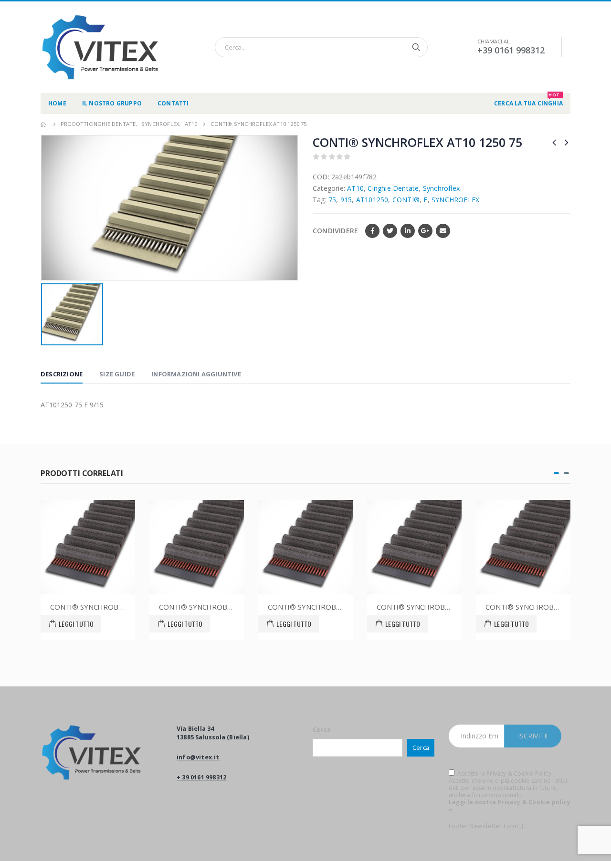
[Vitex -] (100, 47)
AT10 (355, 188)
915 (346, 199)
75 (332, 199)
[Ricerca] (416, 47)
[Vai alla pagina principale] (44, 124)
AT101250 (372, 199)
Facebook (372, 231)
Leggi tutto (76, 624)
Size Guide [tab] (117, 374)
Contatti (173, 103)
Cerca (322, 730)
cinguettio (390, 231)
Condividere (335, 230)
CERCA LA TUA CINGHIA (528, 100)
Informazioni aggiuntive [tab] (196, 374)
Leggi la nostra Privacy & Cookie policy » (509, 805)
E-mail (443, 231)
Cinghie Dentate (393, 188)
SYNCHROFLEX (455, 199)
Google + (425, 231)
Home (57, 103)
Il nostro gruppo (112, 103)
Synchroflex (441, 188)
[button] (556, 473)
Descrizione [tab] (62, 374)
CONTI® (406, 199)
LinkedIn (407, 231)
